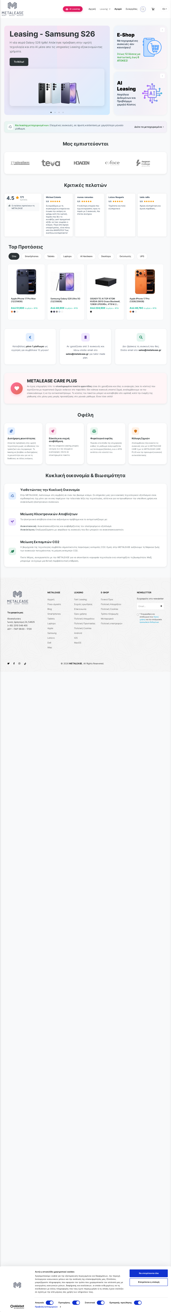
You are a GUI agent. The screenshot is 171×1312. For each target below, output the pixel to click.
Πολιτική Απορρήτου (84, 618)
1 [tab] (51, 112)
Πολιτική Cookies (82, 628)
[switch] (76, 1303)
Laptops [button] (67, 256)
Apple (50, 628)
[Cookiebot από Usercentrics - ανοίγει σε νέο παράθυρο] (17, 1307)
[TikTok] (25, 663)
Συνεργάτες (132, 9)
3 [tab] (59, 112)
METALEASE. (76, 663)
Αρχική (92, 9)
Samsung (51, 633)
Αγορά (118, 9)
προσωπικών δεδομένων (149, 622)
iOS (75, 638)
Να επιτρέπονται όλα (149, 1273)
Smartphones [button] (31, 256)
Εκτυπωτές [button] (125, 256)
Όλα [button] (14, 256)
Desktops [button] (106, 256)
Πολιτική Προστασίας (84, 623)
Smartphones (54, 613)
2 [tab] (55, 112)
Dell (49, 642)
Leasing (104, 9)
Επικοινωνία (80, 609)
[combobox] (164, 9)
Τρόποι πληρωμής (109, 613)
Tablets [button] (51, 256)
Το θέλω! (19, 57)
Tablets (51, 618)
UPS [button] (142, 256)
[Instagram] (19, 663)
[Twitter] (8, 663)
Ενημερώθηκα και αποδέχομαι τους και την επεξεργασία (151, 618)
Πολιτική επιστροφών (111, 623)
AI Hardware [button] (86, 256)
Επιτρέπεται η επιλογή (148, 1282)
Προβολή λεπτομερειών (46, 1307)
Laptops (51, 623)
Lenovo (51, 638)
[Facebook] (14, 663)
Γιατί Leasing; (80, 599)
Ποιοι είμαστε (54, 604)
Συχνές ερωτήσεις (83, 604)
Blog (49, 609)
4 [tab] (63, 112)
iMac (49, 647)
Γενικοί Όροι (107, 599)
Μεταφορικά (107, 618)
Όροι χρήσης (80, 613)
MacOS (77, 642)
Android (78, 633)
